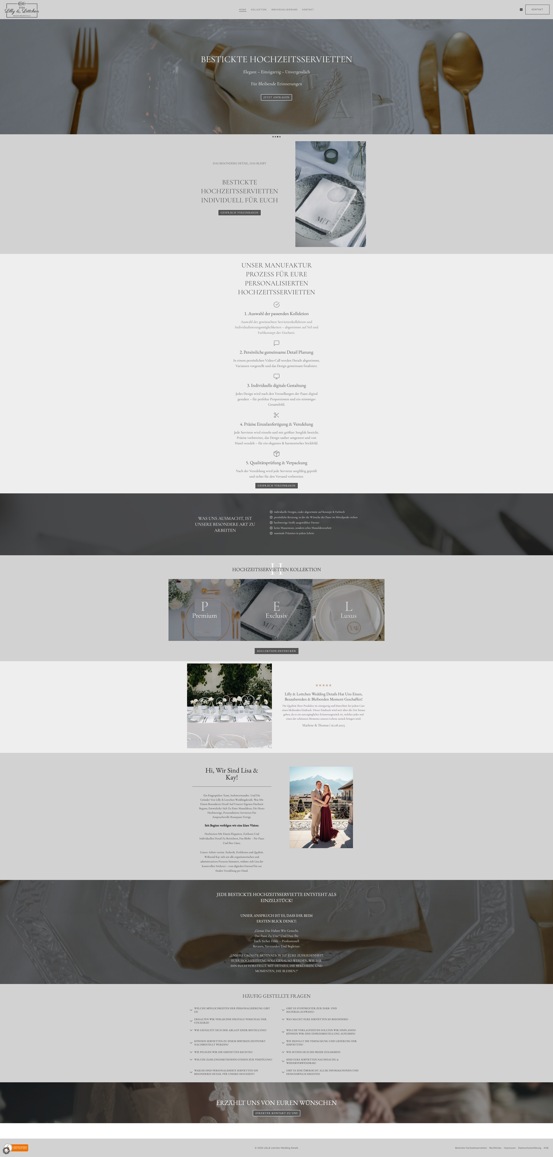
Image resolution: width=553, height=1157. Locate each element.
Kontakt (308, 9)
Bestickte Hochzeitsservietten (471, 1147)
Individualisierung (284, 9)
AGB (545, 1147)
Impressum (510, 1147)
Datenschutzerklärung (529, 1147)
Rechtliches (495, 1147)
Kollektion (259, 9)
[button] (6, 1150)
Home (242, 9)
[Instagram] (521, 9)
